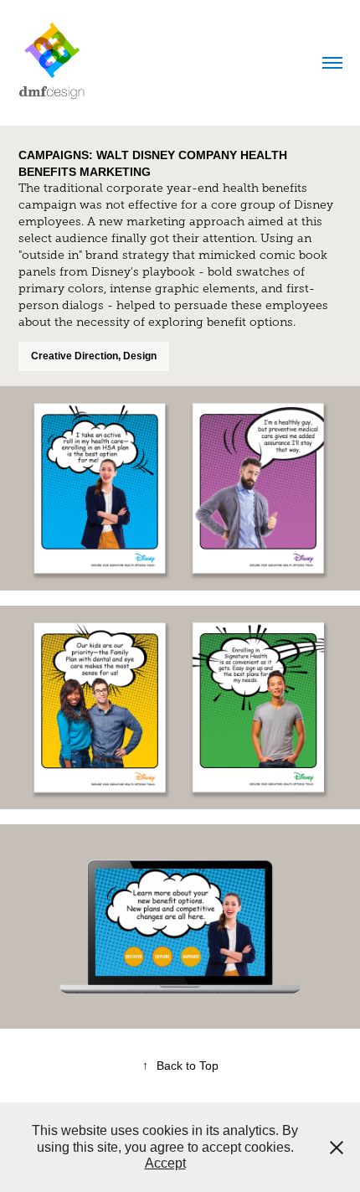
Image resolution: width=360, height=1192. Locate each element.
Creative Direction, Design (94, 356)
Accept (165, 1163)
